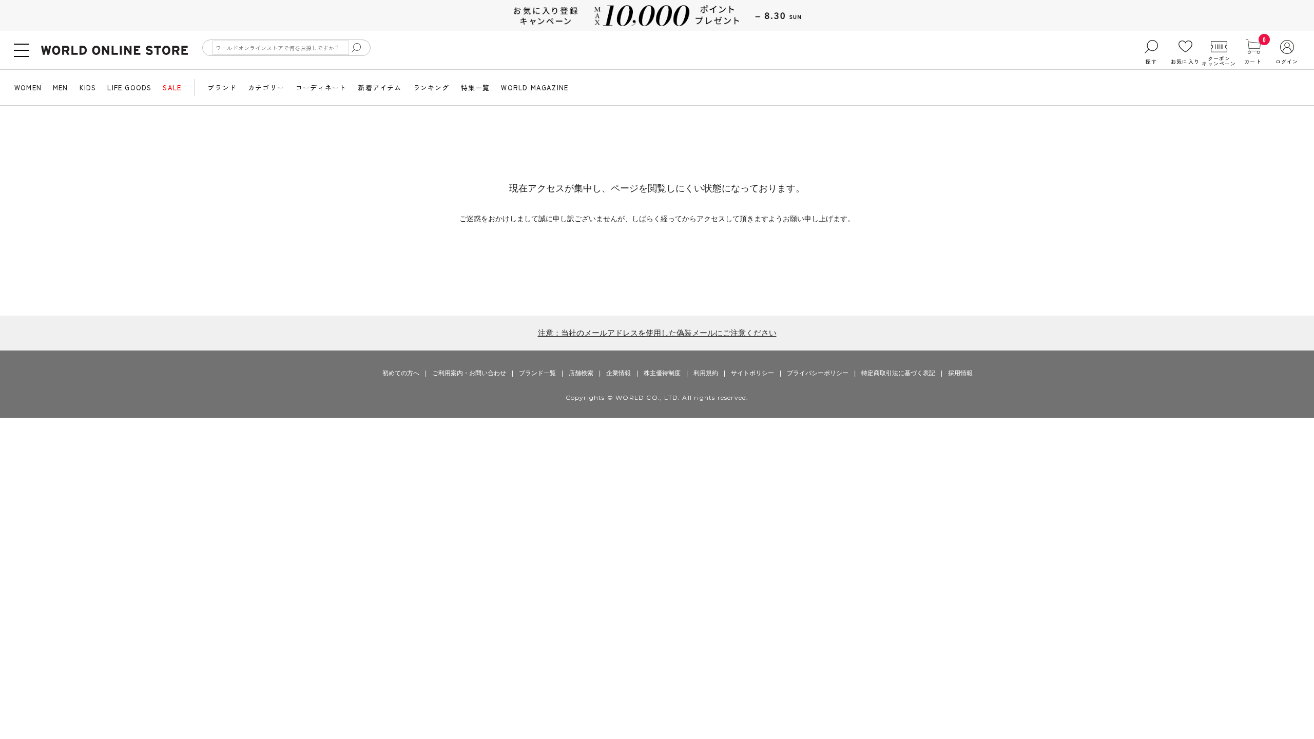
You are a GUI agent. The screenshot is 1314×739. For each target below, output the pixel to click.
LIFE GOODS (129, 87)
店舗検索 (581, 373)
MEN (60, 87)
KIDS (88, 87)
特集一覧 (475, 87)
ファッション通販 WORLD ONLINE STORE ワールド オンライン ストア (114, 50)
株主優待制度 (662, 373)
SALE (172, 87)
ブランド (222, 87)
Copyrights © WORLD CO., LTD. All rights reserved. (657, 397)
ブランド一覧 (537, 373)
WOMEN (28, 87)
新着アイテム (379, 87)
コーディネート (321, 87)
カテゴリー (266, 87)
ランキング (431, 87)
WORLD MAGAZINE (534, 87)
